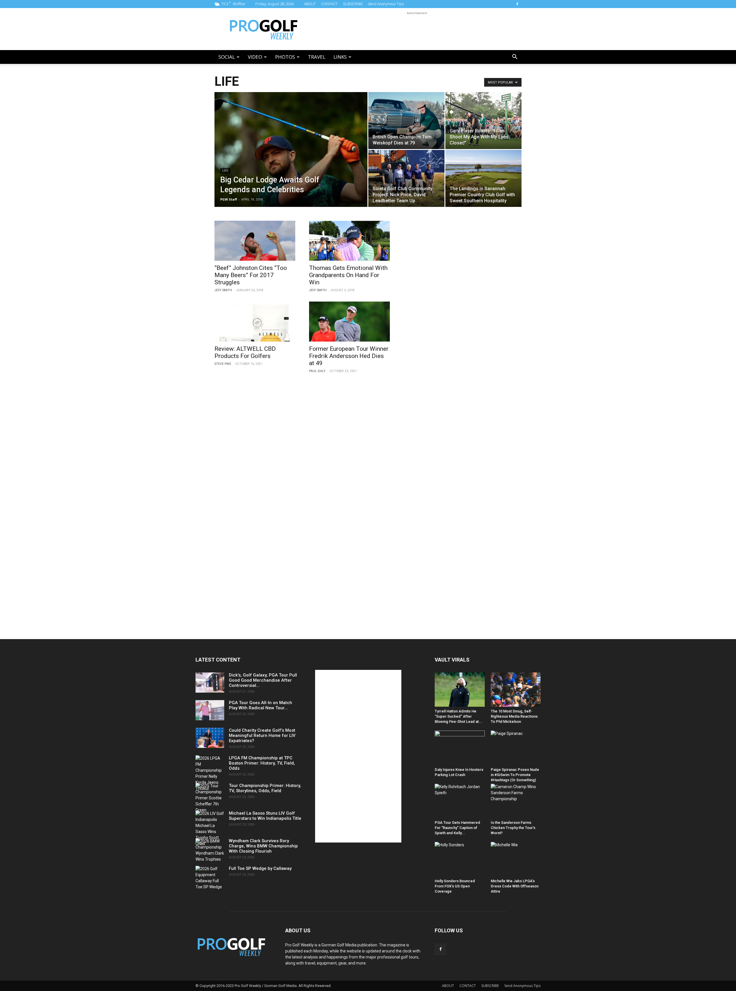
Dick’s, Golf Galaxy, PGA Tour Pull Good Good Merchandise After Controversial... (263, 680)
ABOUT (310, 4)
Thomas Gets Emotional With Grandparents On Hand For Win (348, 275)
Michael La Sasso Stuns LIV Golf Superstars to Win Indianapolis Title (265, 816)
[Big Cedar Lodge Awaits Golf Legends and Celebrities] (290, 158)
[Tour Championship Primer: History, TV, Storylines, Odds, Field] (209, 798)
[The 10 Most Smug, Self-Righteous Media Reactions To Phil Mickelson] (516, 689)
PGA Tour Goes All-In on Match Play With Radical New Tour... (260, 705)
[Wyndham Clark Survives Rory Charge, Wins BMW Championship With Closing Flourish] (209, 850)
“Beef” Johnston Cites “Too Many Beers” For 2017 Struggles (250, 275)
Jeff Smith (223, 290)
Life (225, 171)
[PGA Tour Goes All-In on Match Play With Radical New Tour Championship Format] (209, 710)
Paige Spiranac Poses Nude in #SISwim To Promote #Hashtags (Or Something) (515, 774)
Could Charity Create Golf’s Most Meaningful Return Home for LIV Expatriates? (262, 735)
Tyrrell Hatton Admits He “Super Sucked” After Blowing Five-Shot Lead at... (458, 716)
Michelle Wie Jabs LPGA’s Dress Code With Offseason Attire (514, 886)
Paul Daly (317, 371)
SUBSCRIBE (353, 4)
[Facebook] (517, 4)
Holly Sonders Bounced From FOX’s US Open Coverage (455, 886)
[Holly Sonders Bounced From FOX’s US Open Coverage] (460, 859)
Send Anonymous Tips (386, 4)
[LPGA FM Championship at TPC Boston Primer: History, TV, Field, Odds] (209, 773)
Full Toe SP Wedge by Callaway (260, 868)
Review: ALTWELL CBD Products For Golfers (245, 352)
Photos (285, 57)
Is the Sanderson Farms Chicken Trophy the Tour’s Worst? (513, 827)
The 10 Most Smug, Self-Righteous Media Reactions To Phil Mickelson (514, 716)
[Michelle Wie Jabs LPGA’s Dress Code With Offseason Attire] (516, 859)
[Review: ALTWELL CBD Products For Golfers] (254, 322)
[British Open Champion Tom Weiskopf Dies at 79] (406, 120)
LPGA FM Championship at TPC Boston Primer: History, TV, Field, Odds (262, 763)
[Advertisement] (417, 29)
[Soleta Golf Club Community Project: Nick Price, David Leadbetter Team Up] (406, 178)
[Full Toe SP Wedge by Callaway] (209, 878)
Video (255, 57)
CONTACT (329, 4)
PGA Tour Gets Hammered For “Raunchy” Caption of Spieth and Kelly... (457, 827)
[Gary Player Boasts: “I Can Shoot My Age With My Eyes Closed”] (483, 120)
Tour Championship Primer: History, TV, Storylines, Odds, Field (265, 788)
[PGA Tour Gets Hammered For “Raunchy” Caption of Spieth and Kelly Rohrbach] (460, 801)
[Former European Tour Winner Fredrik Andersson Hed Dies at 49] (349, 322)
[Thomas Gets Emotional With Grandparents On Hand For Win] (349, 241)
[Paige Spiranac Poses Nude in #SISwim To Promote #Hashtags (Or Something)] (516, 748)
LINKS (340, 57)
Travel (316, 57)
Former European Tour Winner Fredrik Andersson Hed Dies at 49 (348, 356)
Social (226, 57)
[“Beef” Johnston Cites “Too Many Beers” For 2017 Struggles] (254, 241)
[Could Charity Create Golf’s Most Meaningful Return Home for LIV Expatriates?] (209, 738)
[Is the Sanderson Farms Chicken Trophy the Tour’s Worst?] (516, 801)
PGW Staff (228, 199)
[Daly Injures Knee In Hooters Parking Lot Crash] (460, 748)
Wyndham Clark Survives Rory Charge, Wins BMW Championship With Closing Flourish (263, 846)
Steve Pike (222, 364)
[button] (515, 57)
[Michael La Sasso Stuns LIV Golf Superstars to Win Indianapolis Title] (209, 829)
